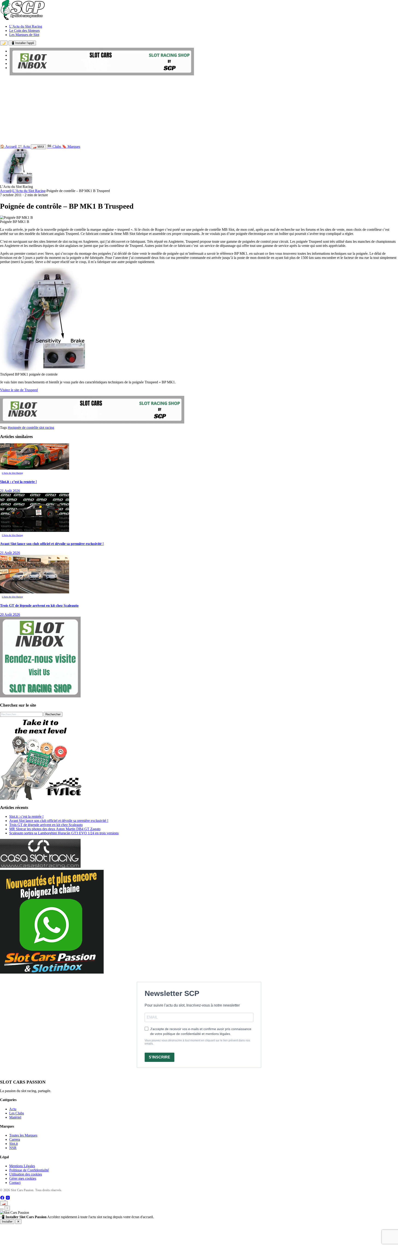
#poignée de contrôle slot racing (31, 427)
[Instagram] (8, 1199)
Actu (12, 1109)
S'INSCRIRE (159, 1057)
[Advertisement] (199, 111)
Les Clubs (16, 1113)
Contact (14, 1183)
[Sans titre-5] (52, 972)
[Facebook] (3, 1199)
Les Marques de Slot (24, 35)
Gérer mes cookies (22, 1178)
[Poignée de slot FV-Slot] (41, 798)
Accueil (5, 191)
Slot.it (13, 1144)
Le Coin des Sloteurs (24, 31)
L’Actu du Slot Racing (25, 26)
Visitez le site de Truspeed (19, 390)
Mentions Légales (22, 1166)
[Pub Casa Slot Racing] (40, 866)
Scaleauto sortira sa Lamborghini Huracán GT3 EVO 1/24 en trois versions (64, 833)
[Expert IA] (2, 1209)
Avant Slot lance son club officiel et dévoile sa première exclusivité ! (58, 821)
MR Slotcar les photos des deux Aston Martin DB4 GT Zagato (54, 829)
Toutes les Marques (23, 1135)
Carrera (14, 1139)
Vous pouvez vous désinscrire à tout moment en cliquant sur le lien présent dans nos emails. (197, 1042)
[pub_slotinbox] (40, 696)
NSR (13, 1148)
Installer (7, 1221)
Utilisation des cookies (25, 1174)
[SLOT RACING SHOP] (102, 74)
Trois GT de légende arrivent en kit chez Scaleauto (46, 825)
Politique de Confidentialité (29, 1170)
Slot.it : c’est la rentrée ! (26, 816)
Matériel (15, 1117)
